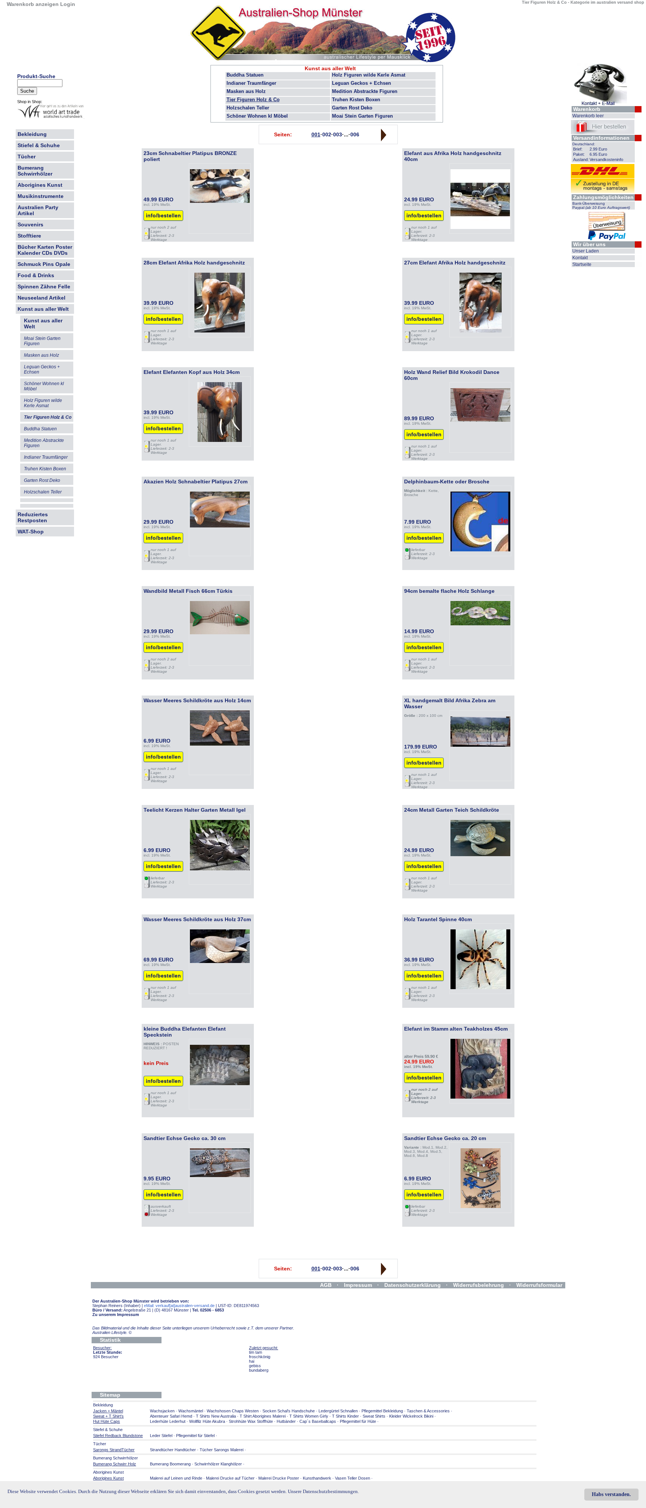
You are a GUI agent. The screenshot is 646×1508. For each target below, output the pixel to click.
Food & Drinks (36, 275)
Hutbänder (287, 1421)
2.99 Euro (598, 149)
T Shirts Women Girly (308, 1416)
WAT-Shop (31, 532)
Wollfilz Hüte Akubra (207, 1421)
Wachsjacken (162, 1411)
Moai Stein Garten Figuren (362, 116)
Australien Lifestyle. (112, 1332)
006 (354, 134)
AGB (326, 1285)
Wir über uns (589, 244)
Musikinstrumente (41, 196)
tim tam (255, 1352)
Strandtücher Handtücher (173, 1449)
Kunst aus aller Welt (43, 309)
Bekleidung (32, 134)
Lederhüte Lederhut (167, 1421)
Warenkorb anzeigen (33, 4)
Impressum (358, 1285)
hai (251, 1361)
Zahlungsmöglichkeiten (603, 197)
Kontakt (580, 257)
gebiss (255, 1365)
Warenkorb (586, 109)
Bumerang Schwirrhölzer (35, 171)
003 (337, 134)
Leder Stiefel (161, 1435)
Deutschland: (583, 144)
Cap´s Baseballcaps (317, 1421)
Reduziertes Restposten (33, 517)
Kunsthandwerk (317, 1478)
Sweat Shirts (374, 1416)
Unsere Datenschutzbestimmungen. (323, 1491)
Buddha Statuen (245, 75)
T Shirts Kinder (345, 1416)
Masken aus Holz (246, 91)
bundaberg (258, 1370)
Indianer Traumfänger (251, 83)
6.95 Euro (598, 154)
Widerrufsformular (539, 1285)
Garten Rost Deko (352, 108)
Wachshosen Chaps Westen (233, 1411)
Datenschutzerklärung (412, 1285)
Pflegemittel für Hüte (358, 1421)
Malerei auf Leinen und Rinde (176, 1478)
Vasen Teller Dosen (352, 1478)
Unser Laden (585, 251)
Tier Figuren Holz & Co (253, 99)
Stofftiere (29, 236)
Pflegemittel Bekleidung (382, 1411)
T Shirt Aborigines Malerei (263, 1416)
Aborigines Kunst (40, 185)
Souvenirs (30, 224)
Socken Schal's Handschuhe (288, 1411)
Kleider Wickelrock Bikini (411, 1416)
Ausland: (581, 159)
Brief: (577, 149)
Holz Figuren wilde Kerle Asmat (368, 75)
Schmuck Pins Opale (44, 264)
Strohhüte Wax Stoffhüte (251, 1421)
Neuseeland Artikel (41, 298)
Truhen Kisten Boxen (356, 99)
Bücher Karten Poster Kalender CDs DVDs (45, 250)
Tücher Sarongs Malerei (221, 1449)
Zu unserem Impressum (115, 1314)
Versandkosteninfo (606, 159)
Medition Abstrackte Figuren (364, 91)
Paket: (579, 154)
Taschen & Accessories (428, 1411)
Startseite (581, 264)
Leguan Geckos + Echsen (361, 83)
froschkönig (259, 1356)
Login (67, 4)
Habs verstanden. (611, 1494)
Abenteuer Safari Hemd (171, 1416)
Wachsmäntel (190, 1411)
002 (326, 134)
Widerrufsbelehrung (478, 1285)
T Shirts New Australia (216, 1416)
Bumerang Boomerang (170, 1464)
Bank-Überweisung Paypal (601, 205)
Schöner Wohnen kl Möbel (257, 116)
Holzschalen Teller (248, 108)
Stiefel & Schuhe (39, 145)
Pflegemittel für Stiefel (195, 1435)
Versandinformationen (601, 138)
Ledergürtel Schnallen (338, 1411)
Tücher (27, 157)
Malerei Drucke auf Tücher (230, 1478)
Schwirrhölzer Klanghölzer (218, 1464)
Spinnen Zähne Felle (44, 286)
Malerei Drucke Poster (278, 1478)
